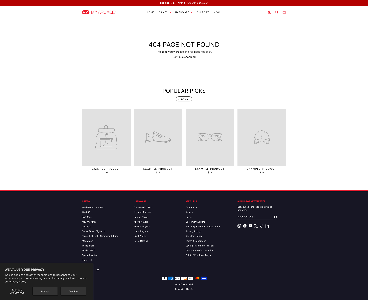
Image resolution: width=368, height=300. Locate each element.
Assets (189, 212)
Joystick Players (142, 212)
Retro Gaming (141, 241)
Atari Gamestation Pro (93, 207)
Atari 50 (86, 212)
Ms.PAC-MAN (89, 221)
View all (184, 99)
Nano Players (141, 231)
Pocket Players (142, 226)
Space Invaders (90, 255)
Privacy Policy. (18, 281)
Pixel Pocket (140, 236)
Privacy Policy (193, 231)
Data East (87, 260)
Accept (45, 291)
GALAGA (86, 226)
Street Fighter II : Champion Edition (100, 236)
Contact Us (191, 207)
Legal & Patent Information (200, 245)
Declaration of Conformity (199, 250)
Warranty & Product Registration (203, 226)
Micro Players (141, 221)
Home (151, 12)
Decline (73, 291)
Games (164, 12)
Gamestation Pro (142, 207)
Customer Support (195, 221)
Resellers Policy (194, 236)
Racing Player (141, 217)
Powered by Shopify (184, 289)
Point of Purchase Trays (198, 255)
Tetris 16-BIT (88, 250)
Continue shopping (184, 56)
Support (203, 12)
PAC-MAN (87, 217)
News (217, 12)
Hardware (182, 12)
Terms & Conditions (196, 241)
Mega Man (87, 241)
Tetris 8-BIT (88, 245)
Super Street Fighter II (93, 231)
